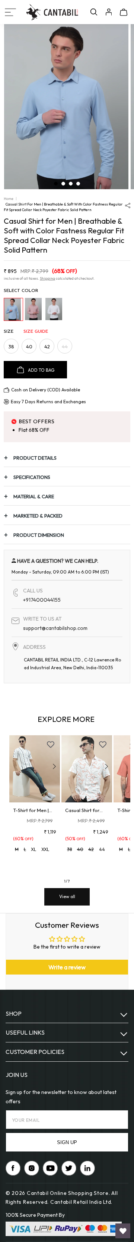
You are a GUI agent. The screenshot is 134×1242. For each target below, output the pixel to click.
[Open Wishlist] (122, 1230)
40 (29, 346)
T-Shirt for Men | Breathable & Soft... (31, 810)
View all (67, 896)
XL (33, 849)
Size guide (35, 331)
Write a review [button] (67, 967)
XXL (45, 849)
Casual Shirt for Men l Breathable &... (84, 810)
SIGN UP (67, 1142)
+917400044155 (42, 600)
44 (67, 348)
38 (11, 346)
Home (8, 198)
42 (47, 346)
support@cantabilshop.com (55, 628)
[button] (10, 12)
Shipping (47, 278)
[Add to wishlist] (50, 744)
